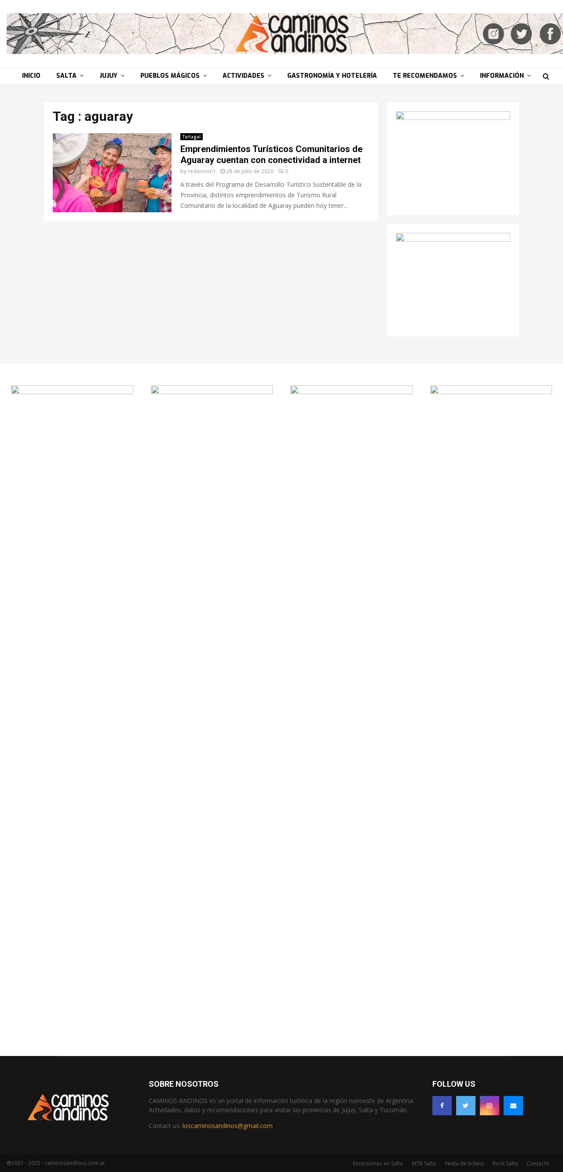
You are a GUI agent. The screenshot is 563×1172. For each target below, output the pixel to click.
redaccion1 (202, 171)
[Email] (513, 1105)
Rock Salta (505, 1163)
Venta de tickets (464, 1163)
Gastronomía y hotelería (332, 76)
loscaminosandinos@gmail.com (228, 1125)
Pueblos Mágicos (170, 76)
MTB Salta (424, 1163)
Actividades (243, 76)
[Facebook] (442, 1105)
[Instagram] (489, 1105)
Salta (66, 76)
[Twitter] (465, 1105)
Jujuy (108, 76)
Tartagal (192, 137)
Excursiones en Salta (378, 1163)
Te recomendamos (425, 76)
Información (502, 76)
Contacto (537, 1163)
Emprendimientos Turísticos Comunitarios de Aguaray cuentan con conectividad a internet (271, 154)
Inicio (31, 76)
